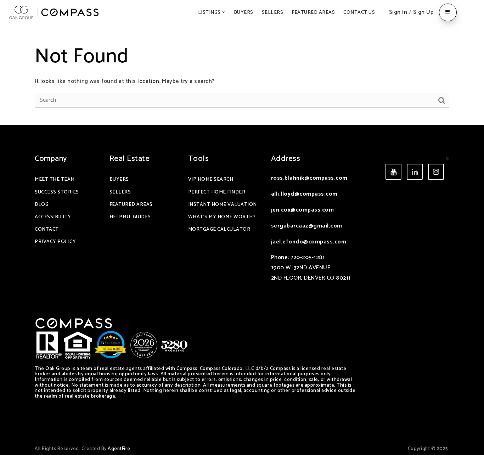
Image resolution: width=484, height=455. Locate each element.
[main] (242, 75)
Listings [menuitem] (210, 13)
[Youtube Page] (393, 172)
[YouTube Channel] (415, 172)
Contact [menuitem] (47, 229)
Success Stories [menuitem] (57, 192)
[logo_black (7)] (54, 12)
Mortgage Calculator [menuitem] (219, 229)
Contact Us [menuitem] (359, 13)
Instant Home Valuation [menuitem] (222, 205)
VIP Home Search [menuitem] (210, 179)
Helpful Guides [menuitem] (130, 217)
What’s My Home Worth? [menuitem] (222, 217)
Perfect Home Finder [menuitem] (217, 192)
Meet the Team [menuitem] (55, 179)
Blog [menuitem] (42, 205)
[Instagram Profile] (436, 172)
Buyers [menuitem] (243, 13)
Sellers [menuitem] (272, 13)
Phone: (281, 257)
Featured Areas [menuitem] (313, 13)
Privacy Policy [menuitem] (55, 242)
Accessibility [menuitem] (53, 217)
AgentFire (119, 449)
